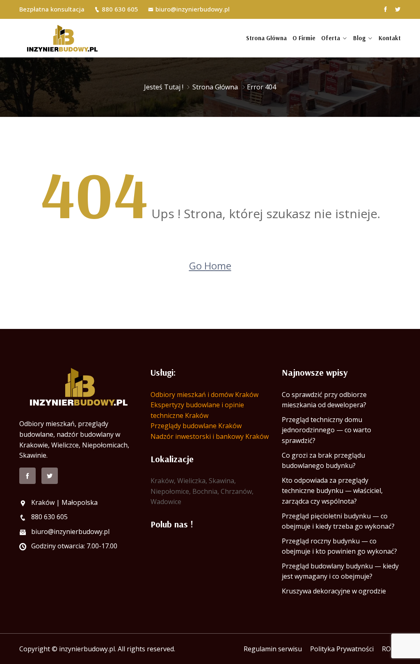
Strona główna (266, 38)
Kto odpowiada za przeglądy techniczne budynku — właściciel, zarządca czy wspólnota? (332, 491)
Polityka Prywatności (342, 648)
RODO (391, 648)
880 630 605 (120, 9)
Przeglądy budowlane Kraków (196, 425)
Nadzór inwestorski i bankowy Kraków (210, 436)
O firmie (303, 38)
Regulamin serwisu (273, 648)
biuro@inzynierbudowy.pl (192, 9)
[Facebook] (385, 9)
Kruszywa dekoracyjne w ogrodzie (334, 591)
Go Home (210, 265)
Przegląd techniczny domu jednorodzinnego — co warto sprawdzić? (326, 430)
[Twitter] (398, 9)
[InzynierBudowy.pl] (62, 38)
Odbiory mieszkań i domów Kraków (204, 394)
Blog (359, 38)
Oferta (330, 38)
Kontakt (390, 38)
